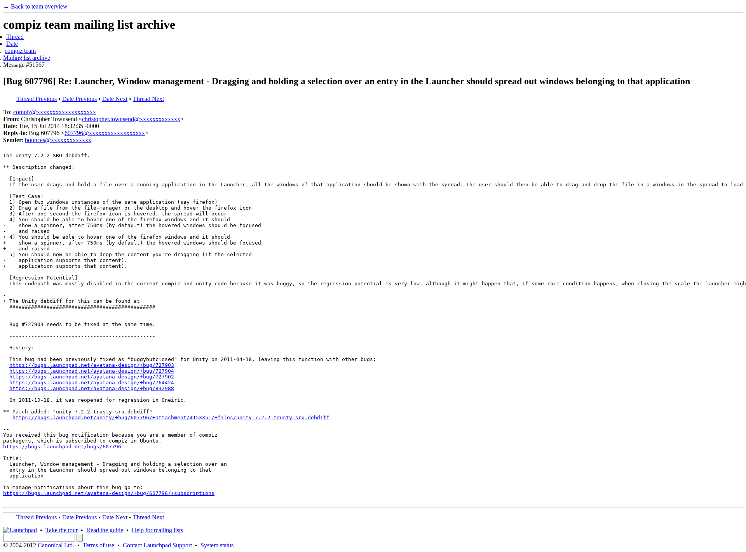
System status (217, 545)
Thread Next (148, 98)
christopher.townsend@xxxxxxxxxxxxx (131, 119)
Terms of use (98, 545)
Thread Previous (36, 98)
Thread (15, 36)
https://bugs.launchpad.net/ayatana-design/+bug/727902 (91, 377)
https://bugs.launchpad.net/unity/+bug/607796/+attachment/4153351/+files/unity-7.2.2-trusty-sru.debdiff (170, 417)
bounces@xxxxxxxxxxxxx (58, 140)
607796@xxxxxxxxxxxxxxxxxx (104, 133)
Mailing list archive (26, 57)
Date (12, 43)
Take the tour (61, 530)
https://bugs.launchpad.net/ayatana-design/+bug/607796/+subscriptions (108, 493)
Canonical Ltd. (56, 545)
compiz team (20, 50)
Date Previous (79, 98)
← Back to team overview (35, 6)
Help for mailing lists (157, 530)
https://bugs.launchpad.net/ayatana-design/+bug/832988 (91, 388)
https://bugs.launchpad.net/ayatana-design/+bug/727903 (91, 365)
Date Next (114, 98)
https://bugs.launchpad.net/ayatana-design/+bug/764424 (91, 382)
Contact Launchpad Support (157, 545)
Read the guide (104, 530)
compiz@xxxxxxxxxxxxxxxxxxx (54, 112)
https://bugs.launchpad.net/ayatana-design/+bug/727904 (91, 371)
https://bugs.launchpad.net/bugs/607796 (62, 447)
